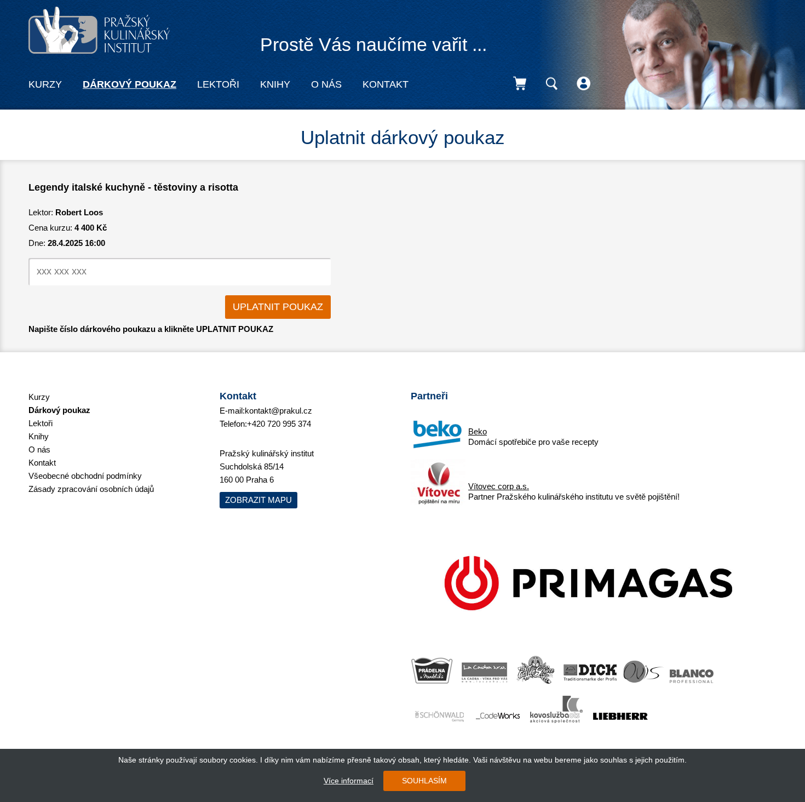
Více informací (348, 780)
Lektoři (218, 84)
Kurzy (45, 84)
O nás (326, 84)
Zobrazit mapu (258, 500)
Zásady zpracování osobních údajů (91, 489)
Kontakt (386, 84)
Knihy (275, 84)
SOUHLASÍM (424, 780)
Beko (477, 431)
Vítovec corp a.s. (498, 486)
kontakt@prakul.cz (278, 410)
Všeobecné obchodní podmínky (85, 475)
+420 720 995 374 (279, 423)
